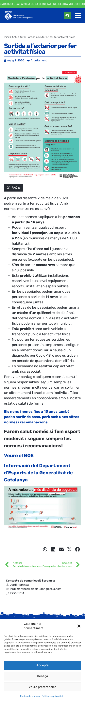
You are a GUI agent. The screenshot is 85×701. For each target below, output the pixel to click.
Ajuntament (39, 60)
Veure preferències (42, 687)
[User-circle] (67, 15)
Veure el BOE (19, 455)
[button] (79, 626)
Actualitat (18, 37)
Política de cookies (30, 696)
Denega (42, 676)
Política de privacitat (52, 696)
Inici (6, 37)
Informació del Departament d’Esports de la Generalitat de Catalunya (38, 473)
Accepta (42, 665)
